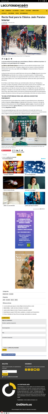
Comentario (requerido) (7, 337)
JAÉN (3, 10)
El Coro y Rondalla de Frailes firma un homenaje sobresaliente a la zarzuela (20, 314)
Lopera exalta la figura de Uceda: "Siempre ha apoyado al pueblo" (18, 310)
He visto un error (6, 150)
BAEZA (12, 299)
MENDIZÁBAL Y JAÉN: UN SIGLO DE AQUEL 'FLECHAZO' (16, 308)
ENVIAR (19, 154)
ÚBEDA (16, 299)
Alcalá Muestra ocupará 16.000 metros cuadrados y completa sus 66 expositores (21, 312)
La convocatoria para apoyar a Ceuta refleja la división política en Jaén (19, 306)
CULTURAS (28, 10)
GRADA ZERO (35, 10)
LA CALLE (4, 13)
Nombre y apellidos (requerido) (9, 323)
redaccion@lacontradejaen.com (30, 399)
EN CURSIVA (11, 13)
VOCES (17, 13)
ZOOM (22, 10)
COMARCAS (8, 10)
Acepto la (9, 157)
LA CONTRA (15, 10)
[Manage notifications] (2, 412)
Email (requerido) (6, 328)
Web (3, 332)
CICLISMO (11, 294)
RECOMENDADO (24, 13)
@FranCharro (5, 23)
